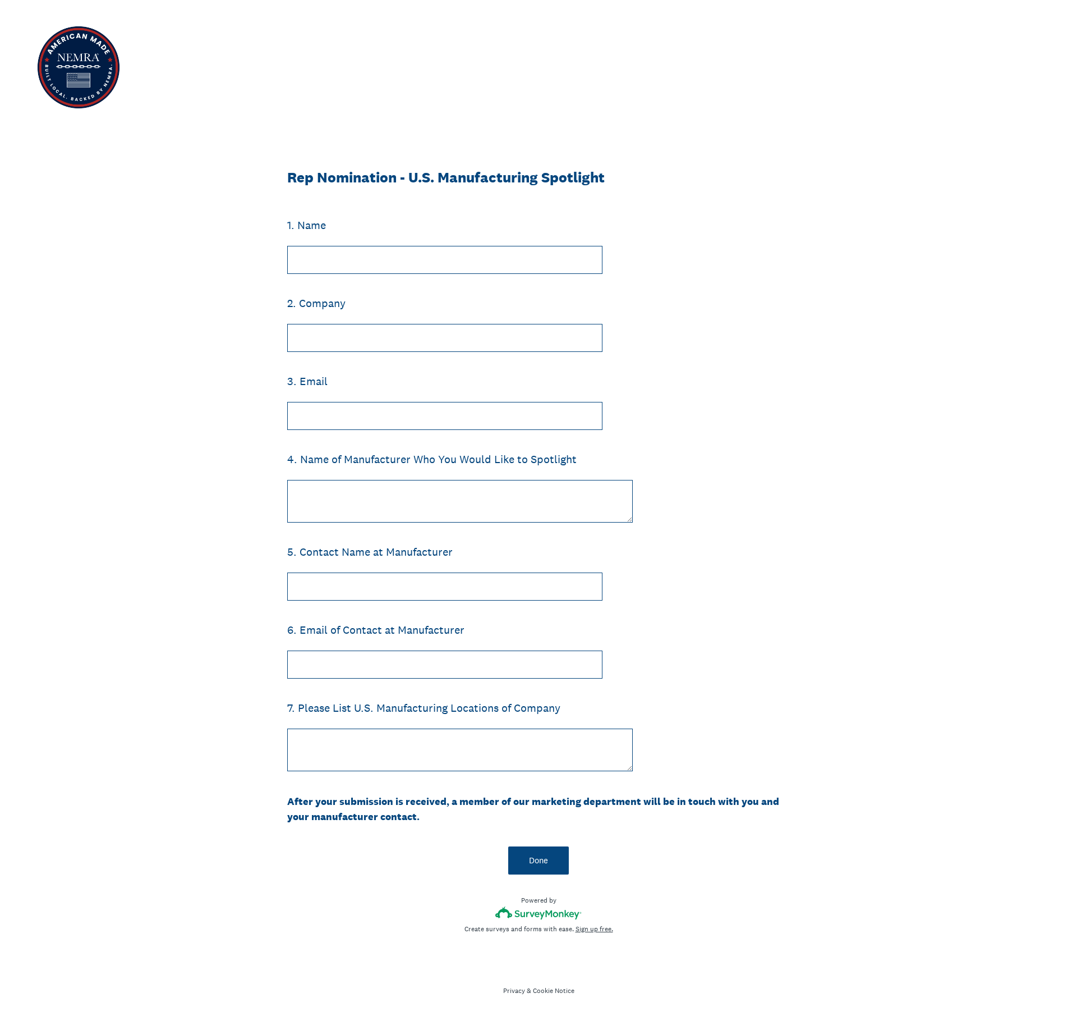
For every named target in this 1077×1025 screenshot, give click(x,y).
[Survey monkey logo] (539, 913)
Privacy (514, 990)
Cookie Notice (553, 990)
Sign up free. (594, 929)
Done (538, 860)
